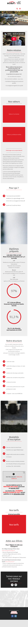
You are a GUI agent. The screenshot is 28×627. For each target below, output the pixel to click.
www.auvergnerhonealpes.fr (8, 550)
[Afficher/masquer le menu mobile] (20, 8)
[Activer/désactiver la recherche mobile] (17, 8)
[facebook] (12, 584)
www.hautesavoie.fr (9, 561)
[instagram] (15, 584)
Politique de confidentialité (14, 612)
